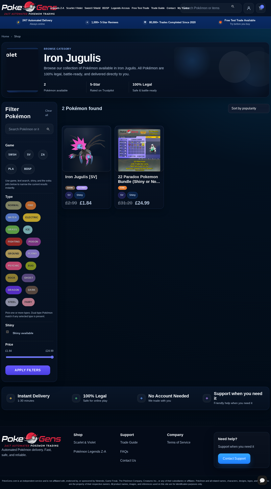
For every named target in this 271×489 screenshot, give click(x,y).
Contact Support (234, 458)
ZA (43, 154)
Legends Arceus (120, 8)
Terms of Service (178, 442)
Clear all (48, 113)
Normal (13, 205)
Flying (32, 253)
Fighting (14, 241)
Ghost (28, 277)
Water (12, 217)
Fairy (28, 302)
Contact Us (128, 460)
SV (29, 154)
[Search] (233, 6)
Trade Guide (158, 8)
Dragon (13, 290)
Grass (12, 229)
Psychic (13, 265)
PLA (11, 168)
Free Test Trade (140, 8)
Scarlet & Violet (84, 442)
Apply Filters (28, 370)
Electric (31, 217)
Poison (33, 241)
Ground (13, 253)
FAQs (124, 451)
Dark (32, 290)
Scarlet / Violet (74, 8)
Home (5, 36)
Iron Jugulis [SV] (81, 177)
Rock (11, 277)
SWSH (12, 154)
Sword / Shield (92, 8)
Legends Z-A (57, 8)
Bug (31, 265)
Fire (31, 205)
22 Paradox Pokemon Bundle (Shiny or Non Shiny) (138, 179)
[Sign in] (249, 8)
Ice (28, 229)
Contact (171, 8)
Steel (12, 302)
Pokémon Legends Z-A (90, 451)
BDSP (105, 8)
